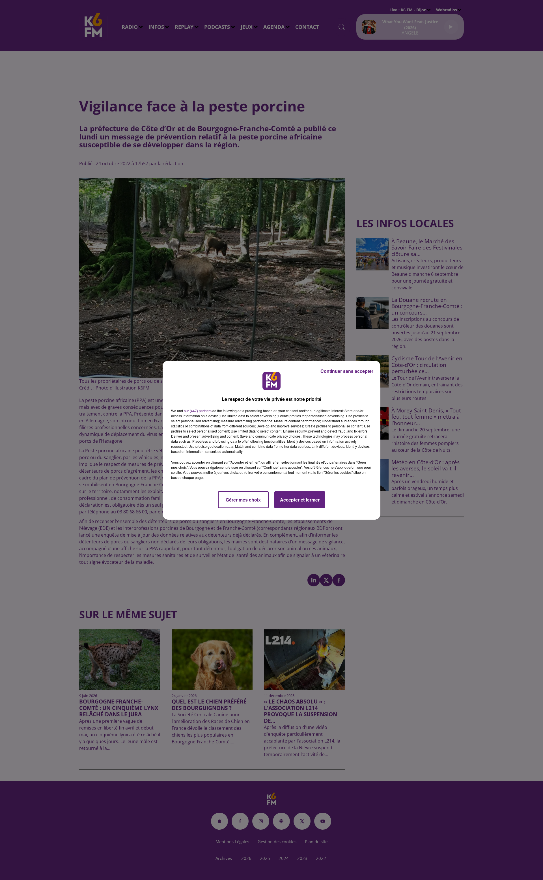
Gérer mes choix (243, 499)
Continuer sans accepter (346, 371)
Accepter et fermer (300, 499)
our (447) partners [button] (198, 410)
